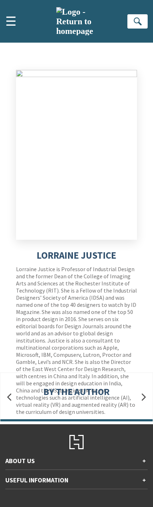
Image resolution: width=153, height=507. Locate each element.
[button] (9, 397)
